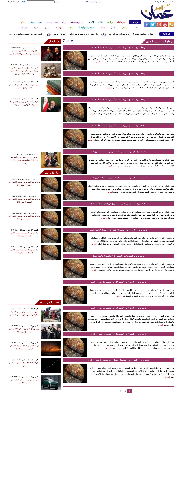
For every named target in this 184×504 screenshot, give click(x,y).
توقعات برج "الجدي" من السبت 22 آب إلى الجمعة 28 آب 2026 (118, 47)
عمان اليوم (19, 2)
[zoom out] (71, 40)
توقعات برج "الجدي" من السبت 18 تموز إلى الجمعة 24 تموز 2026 (118, 178)
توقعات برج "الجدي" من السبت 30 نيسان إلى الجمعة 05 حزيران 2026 (118, 360)
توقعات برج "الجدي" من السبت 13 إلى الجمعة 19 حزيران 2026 (118, 308)
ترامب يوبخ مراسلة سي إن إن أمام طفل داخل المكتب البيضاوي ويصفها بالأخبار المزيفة (24, 160)
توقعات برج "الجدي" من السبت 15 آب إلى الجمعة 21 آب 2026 (118, 73)
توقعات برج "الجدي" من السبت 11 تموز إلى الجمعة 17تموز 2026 (118, 204)
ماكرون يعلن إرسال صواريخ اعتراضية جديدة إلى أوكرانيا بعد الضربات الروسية (144, 34)
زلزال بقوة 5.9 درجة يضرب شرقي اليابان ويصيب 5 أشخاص (81, 34)
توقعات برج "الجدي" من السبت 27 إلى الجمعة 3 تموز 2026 (118, 256)
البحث (57, 2)
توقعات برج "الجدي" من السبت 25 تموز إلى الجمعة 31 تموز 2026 (118, 151)
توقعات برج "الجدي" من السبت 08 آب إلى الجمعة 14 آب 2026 (118, 99)
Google (10, 2)
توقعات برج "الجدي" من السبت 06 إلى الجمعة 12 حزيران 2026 (118, 334)
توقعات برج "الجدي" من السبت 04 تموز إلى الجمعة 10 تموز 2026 (118, 230)
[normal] (68, 40)
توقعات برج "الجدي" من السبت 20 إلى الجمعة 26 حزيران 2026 (118, 282)
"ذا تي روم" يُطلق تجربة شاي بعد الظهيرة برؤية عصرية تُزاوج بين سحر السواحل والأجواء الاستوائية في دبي (24, 71)
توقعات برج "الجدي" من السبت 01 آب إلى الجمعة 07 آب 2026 (118, 125)
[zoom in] (64, 40)
